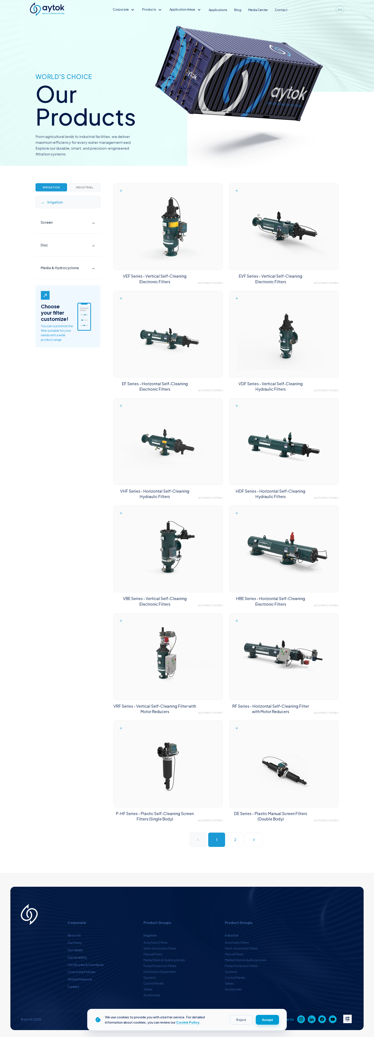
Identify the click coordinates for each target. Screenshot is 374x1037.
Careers (73, 986)
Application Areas (185, 9)
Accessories (151, 995)
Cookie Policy (187, 1022)
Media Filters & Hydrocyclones (164, 960)
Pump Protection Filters (159, 966)
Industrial (84, 187)
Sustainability (77, 957)
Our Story (75, 943)
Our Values (75, 950)
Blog (237, 10)
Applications (218, 10)
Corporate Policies (81, 972)
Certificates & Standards (86, 965)
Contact (281, 10)
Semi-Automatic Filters (159, 948)
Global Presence (80, 979)
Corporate (124, 9)
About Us (74, 935)
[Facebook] (322, 1019)
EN (340, 9)
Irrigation (51, 187)
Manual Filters (152, 954)
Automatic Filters (155, 942)
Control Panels (153, 983)
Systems (149, 977)
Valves (147, 989)
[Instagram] (301, 1019)
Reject (241, 1020)
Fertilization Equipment (159, 972)
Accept (267, 1020)
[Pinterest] (333, 1019)
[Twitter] (312, 1019)
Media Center (258, 10)
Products (152, 9)
